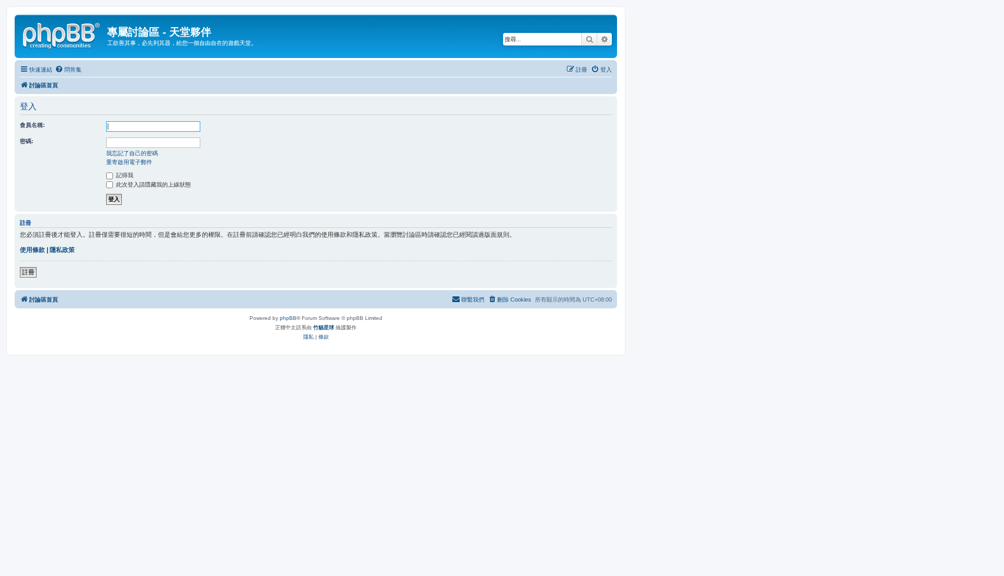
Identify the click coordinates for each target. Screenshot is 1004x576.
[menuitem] (68, 69)
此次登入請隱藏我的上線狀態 (153, 184)
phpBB (288, 318)
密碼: (26, 141)
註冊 (28, 272)
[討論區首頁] (62, 34)
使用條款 (32, 250)
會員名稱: (32, 125)
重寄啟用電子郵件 (129, 162)
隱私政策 (62, 250)
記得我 (124, 175)
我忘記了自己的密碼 (132, 153)
